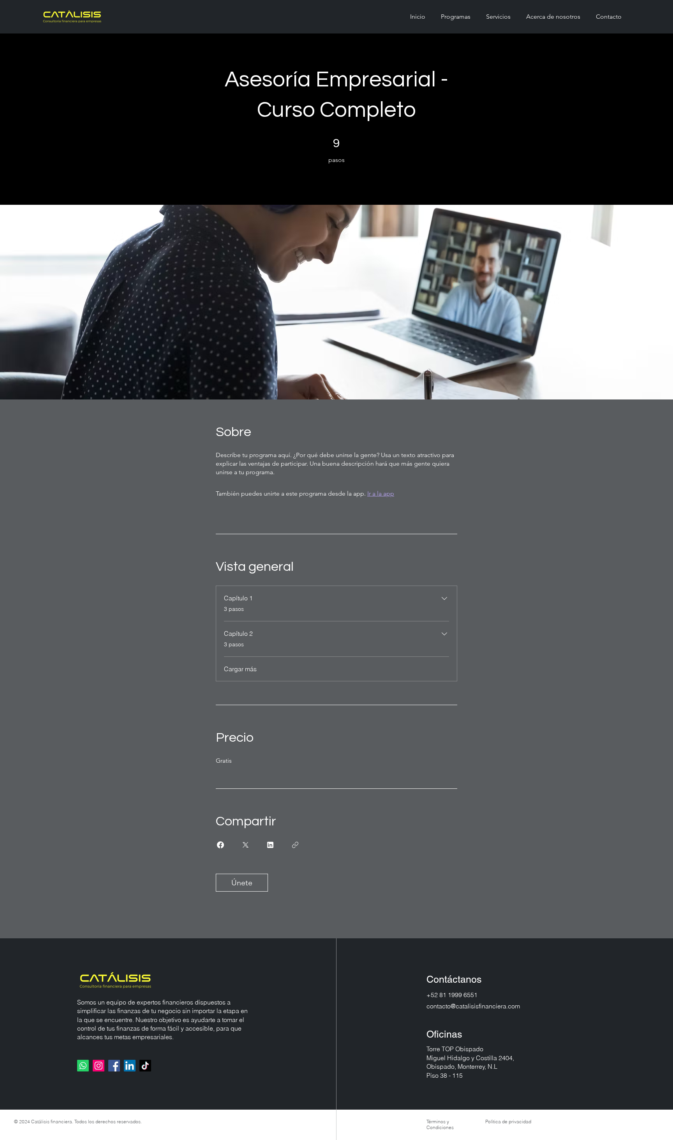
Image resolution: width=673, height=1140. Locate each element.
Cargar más (240, 669)
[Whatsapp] (83, 1065)
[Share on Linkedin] (270, 845)
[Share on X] (245, 845)
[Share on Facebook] (220, 845)
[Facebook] (114, 1065)
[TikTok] (145, 1065)
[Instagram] (98, 1065)
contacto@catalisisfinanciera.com (473, 1006)
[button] (455, 17)
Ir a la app (380, 493)
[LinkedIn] (130, 1065)
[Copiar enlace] (295, 845)
